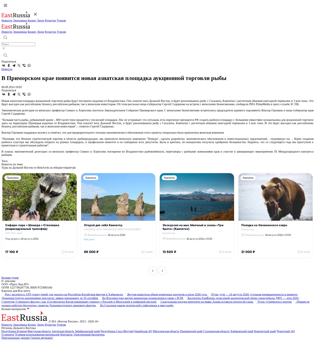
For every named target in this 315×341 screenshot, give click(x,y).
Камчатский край (265, 331)
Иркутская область (39, 331)
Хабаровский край (241, 331)
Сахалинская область (216, 331)
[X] (19, 65)
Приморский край (191, 331)
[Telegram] (14, 65)
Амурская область (63, 331)
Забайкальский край (87, 331)
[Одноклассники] (9, 65)
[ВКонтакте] (3, 65)
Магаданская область (166, 331)
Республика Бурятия (14, 331)
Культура (50, 20)
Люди (40, 20)
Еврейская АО (143, 331)
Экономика (20, 20)
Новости (6, 20)
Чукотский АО (286, 331)
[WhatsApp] (29, 65)
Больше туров (10, 277)
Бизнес (32, 20)
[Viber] (24, 65)
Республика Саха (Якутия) (117, 331)
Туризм (61, 20)
